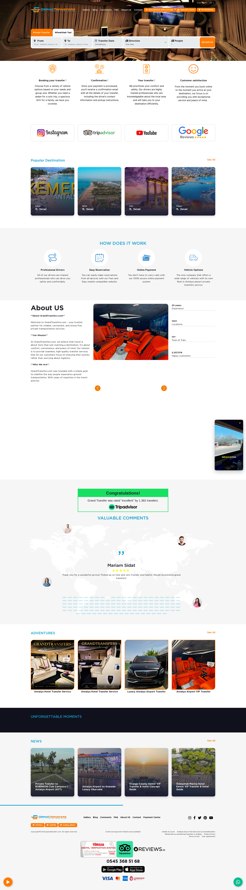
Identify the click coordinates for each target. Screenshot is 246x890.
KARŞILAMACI (69, 825)
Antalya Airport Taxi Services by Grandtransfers (196, 832)
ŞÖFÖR (53, 825)
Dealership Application (161, 10)
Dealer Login (187, 10)
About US (126, 10)
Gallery (86, 10)
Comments (106, 10)
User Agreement (208, 836)
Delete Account (168, 832)
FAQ (116, 10)
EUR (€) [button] (201, 3)
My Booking (207, 10)
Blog (95, 10)
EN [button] (211, 3)
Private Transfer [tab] (41, 32)
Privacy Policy (209, 834)
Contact (138, 10)
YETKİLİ (39, 825)
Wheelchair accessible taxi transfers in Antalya (183, 834)
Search (207, 42)
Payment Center (151, 817)
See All (211, 159)
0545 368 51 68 (123, 861)
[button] (98, 388)
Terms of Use (194, 836)
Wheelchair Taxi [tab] (63, 32)
